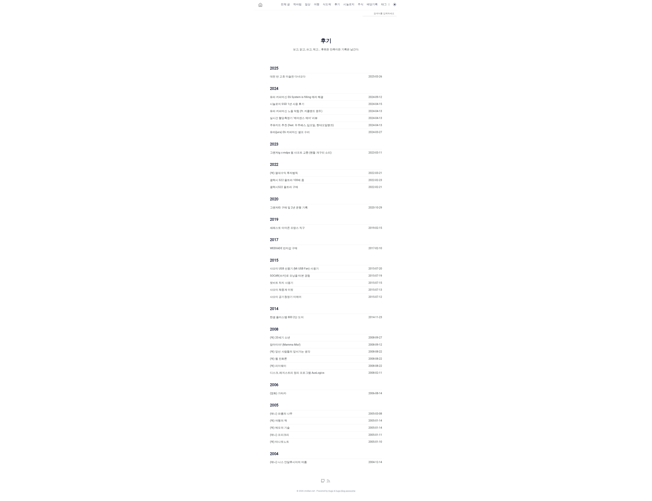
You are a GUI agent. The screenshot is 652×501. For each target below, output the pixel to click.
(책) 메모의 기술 (280, 427)
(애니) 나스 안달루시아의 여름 (288, 462)
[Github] (323, 482)
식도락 (327, 4)
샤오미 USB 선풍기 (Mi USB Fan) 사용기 (294, 268)
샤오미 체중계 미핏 (281, 289)
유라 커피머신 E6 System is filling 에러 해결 (296, 97)
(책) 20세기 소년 (280, 337)
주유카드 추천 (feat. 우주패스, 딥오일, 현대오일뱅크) (302, 125)
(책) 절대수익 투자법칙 (284, 173)
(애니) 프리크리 (279, 434)
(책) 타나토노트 (279, 441)
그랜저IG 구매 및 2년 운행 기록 (289, 207)
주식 (360, 4)
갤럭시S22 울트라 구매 (284, 187)
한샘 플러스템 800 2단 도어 (287, 317)
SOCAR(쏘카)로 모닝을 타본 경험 (290, 275)
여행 (316, 4)
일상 (307, 4)
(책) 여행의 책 (278, 420)
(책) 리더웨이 (278, 365)
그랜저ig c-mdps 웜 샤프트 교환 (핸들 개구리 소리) (301, 152)
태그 (384, 4)
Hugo (330, 491)
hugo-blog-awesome (345, 491)
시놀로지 (348, 4)
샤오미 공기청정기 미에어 (285, 296)
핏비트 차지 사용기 (281, 282)
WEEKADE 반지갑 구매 (283, 248)
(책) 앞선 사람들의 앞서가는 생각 (290, 351)
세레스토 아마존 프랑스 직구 (287, 227)
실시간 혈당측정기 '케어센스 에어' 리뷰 (294, 118)
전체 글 (285, 4)
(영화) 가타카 (278, 393)
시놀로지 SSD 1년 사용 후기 (287, 104)
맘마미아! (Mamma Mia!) (285, 344)
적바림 (297, 4)
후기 (337, 4)
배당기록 (372, 4)
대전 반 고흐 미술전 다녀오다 (288, 76)
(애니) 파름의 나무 (281, 413)
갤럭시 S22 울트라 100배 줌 (287, 180)
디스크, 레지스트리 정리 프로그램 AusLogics (297, 372)
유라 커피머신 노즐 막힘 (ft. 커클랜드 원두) (296, 111)
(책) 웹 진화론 (278, 358)
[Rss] (328, 482)
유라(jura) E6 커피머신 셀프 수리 (290, 132)
